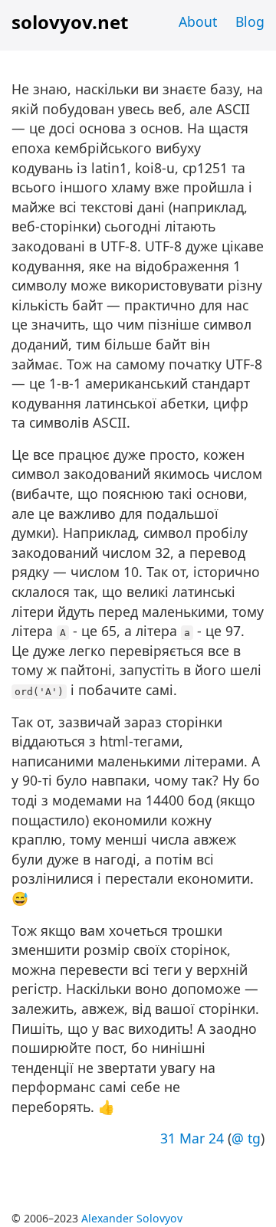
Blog (249, 21)
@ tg (246, 1138)
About (198, 21)
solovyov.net (70, 21)
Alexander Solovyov (131, 1218)
